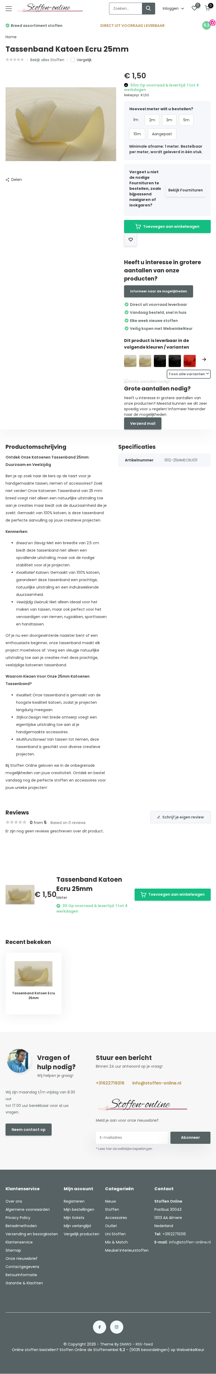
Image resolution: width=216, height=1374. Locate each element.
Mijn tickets (74, 1217)
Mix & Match (116, 1242)
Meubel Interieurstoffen (127, 1250)
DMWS (125, 1344)
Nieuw (110, 1201)
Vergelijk (84, 59)
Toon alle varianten (187, 374)
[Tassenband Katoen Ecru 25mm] (145, 361)
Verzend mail (142, 423)
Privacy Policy (18, 1217)
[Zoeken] (148, 9)
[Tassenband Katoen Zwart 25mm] (175, 361)
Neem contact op (29, 1129)
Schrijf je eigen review (183, 817)
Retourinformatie (21, 1274)
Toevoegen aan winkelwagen (171, 226)
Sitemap (13, 1250)
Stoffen (112, 1209)
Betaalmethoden (21, 1225)
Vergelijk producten (81, 1234)
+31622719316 (110, 1083)
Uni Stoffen (115, 1234)
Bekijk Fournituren (185, 190)
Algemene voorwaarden (28, 1209)
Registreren (74, 1201)
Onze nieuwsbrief (21, 1258)
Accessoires (116, 1217)
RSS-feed (144, 1344)
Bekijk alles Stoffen (47, 59)
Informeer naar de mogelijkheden (158, 291)
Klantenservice (19, 1242)
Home (11, 37)
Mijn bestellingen (79, 1209)
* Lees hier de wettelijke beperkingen (124, 1148)
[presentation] (130, 359)
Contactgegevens (22, 1266)
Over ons (14, 1201)
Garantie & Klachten (24, 1283)
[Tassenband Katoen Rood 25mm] (190, 361)
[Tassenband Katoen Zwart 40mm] (160, 361)
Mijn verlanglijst (77, 1225)
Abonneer (190, 1137)
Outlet (111, 1225)
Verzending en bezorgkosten (32, 1234)
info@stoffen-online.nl (156, 1083)
